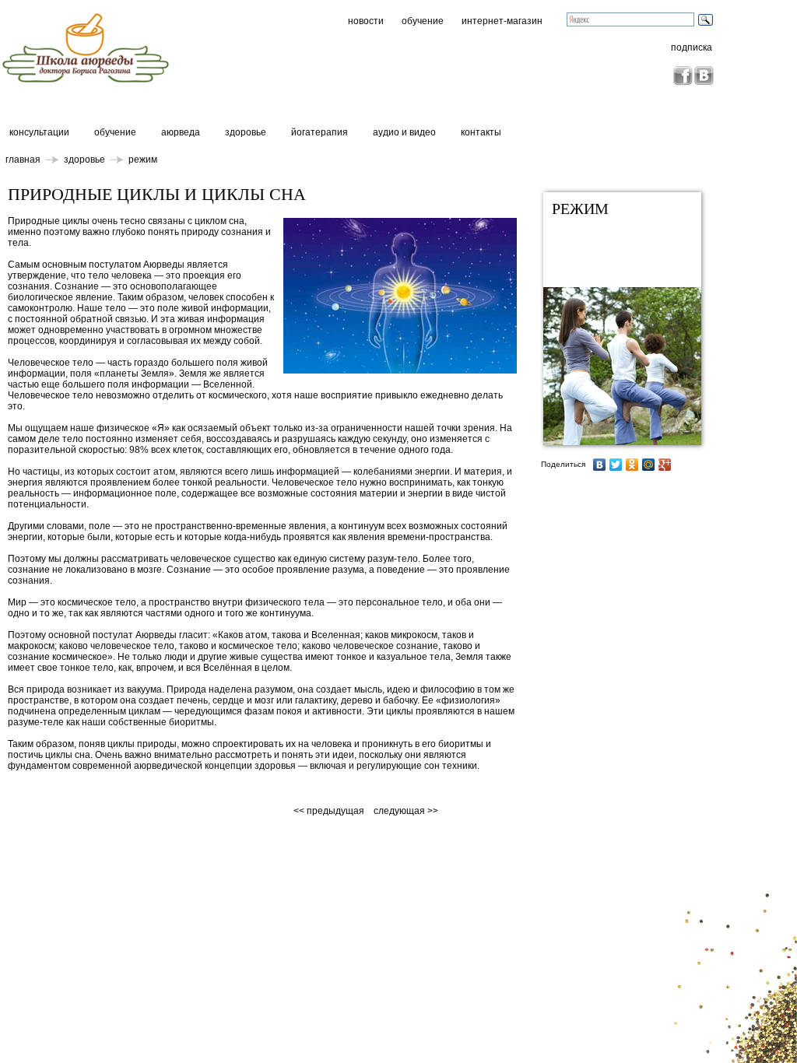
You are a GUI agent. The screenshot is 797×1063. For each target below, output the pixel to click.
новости (366, 21)
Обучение (115, 132)
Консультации (39, 132)
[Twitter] (616, 464)
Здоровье (245, 132)
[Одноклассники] (632, 464)
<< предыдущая (330, 810)
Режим (142, 159)
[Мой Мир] (649, 464)
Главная (22, 159)
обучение (423, 21)
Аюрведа (180, 132)
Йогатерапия (319, 132)
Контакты (481, 132)
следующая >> (406, 810)
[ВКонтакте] (600, 464)
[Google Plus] (665, 464)
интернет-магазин (502, 21)
